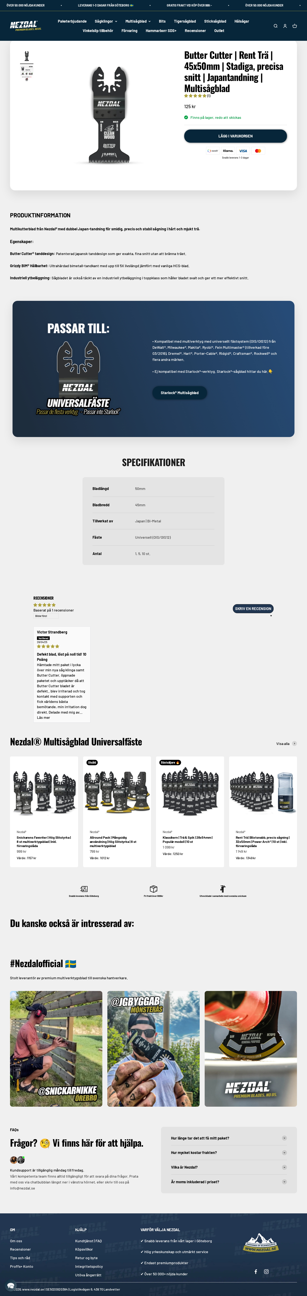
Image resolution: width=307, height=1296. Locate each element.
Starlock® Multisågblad (180, 392)
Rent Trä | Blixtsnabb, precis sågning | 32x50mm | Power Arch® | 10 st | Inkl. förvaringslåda (263, 842)
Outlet (219, 30)
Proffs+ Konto (21, 1266)
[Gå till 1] (26, 56)
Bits (162, 21)
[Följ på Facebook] (256, 1271)
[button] (195, 95)
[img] (62, 646)
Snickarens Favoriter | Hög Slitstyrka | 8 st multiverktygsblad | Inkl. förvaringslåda (44, 842)
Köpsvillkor (84, 1249)
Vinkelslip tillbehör (98, 30)
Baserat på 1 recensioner (53, 610)
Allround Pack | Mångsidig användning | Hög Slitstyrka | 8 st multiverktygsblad (113, 842)
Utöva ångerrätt (88, 1275)
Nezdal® (21, 832)
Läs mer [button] (43, 717)
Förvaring (129, 30)
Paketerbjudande (72, 21)
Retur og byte (86, 1257)
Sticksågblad (215, 21)
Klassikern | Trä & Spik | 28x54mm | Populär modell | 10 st (187, 840)
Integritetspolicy (89, 1266)
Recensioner (195, 30)
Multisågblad (136, 21)
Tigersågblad (185, 21)
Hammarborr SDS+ (161, 30)
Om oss (16, 1240)
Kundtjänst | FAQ (88, 1240)
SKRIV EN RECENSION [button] (253, 608)
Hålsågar (242, 21)
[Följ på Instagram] (266, 1271)
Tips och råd (20, 1257)
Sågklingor (104, 21)
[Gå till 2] (26, 74)
